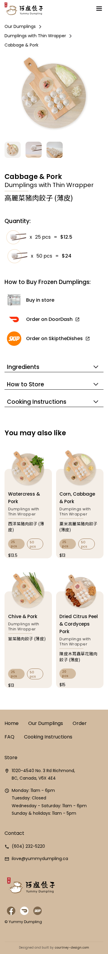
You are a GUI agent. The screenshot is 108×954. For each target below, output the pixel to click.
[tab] (16, 544)
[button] (99, 9)
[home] (23, 9)
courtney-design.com (71, 947)
